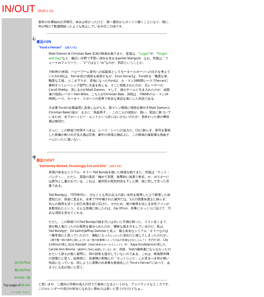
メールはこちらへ (20, 292)
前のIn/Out (22, 270)
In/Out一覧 (22, 277)
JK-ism (25, 285)
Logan (144, 53)
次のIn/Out (22, 262)
